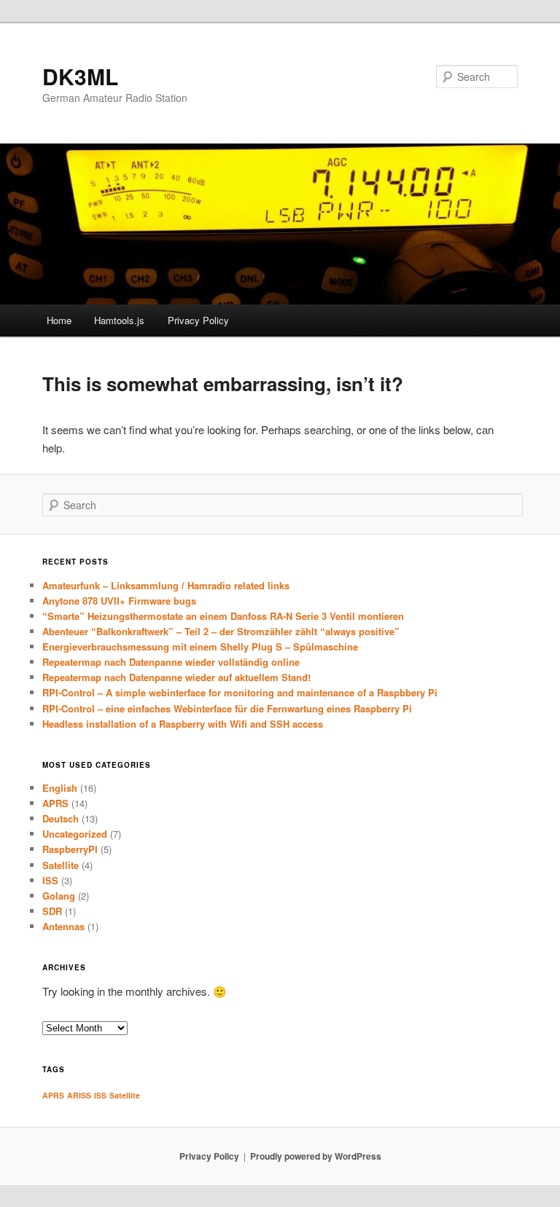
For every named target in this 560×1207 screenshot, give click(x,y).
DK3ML (80, 76)
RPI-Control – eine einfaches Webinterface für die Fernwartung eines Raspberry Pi (227, 708)
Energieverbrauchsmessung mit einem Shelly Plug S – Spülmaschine (200, 646)
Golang (58, 896)
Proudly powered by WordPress (315, 1156)
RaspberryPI (70, 849)
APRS (55, 803)
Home (59, 320)
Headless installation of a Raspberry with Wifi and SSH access (182, 724)
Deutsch (60, 818)
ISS (50, 880)
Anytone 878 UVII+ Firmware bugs (119, 601)
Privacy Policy (198, 320)
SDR (52, 911)
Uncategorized (74, 834)
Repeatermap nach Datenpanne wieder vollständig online (171, 662)
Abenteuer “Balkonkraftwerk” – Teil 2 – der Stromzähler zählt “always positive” (221, 631)
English (59, 788)
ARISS (79, 1095)
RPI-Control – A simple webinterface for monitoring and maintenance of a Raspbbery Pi (240, 692)
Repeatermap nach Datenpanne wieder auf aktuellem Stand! (176, 677)
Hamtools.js (119, 320)
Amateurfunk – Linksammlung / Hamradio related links (165, 585)
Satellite (60, 865)
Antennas (63, 926)
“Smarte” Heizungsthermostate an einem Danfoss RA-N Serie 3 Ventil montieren (223, 616)
